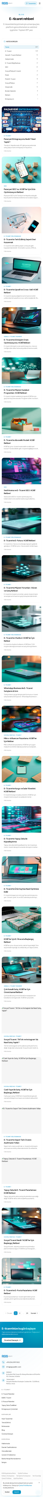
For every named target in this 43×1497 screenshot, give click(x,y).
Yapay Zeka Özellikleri (9, 1405)
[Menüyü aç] (39, 3)
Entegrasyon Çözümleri (10, 1409)
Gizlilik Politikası (23, 1473)
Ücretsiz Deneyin (11, 1340)
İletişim (4, 1462)
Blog (3, 1430)
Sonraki (33, 1313)
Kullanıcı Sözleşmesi (8, 1476)
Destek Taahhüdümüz (9, 1447)
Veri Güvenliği (37, 1476)
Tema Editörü (6, 1422)
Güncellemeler (7, 1451)
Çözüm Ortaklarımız (9, 1455)
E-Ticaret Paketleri (8, 1394)
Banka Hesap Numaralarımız (11, 1459)
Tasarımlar (32, 3)
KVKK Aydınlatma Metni (9, 1473)
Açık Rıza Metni (18, 1478)
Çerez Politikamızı (25, 1485)
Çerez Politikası (6, 1478)
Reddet (7, 1492)
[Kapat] (39, 1482)
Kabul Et (16, 1492)
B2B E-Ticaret (6, 1398)
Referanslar (6, 1426)
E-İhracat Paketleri (8, 1401)
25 (27, 1313)
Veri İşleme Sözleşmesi (23, 1476)
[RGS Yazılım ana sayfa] (7, 3)
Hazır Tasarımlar (7, 1419)
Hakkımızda (6, 1443)
